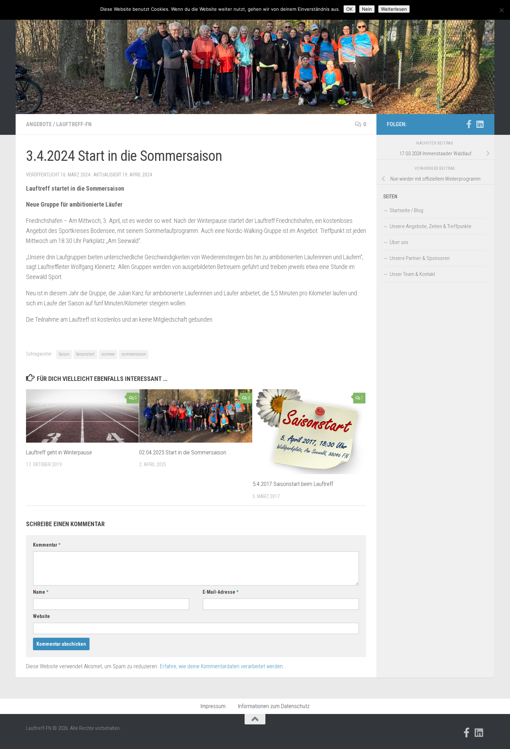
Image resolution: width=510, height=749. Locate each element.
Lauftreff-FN (74, 124)
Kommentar (46, 545)
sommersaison (133, 354)
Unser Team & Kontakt (412, 274)
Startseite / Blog (406, 210)
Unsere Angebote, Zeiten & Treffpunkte (430, 226)
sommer (108, 354)
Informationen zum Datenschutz (273, 706)
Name (40, 592)
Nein (367, 9)
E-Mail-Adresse (220, 592)
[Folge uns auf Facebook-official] (469, 124)
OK (349, 9)
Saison (64, 354)
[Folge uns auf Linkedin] (480, 124)
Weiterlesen (394, 9)
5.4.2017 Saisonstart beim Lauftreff (293, 483)
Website (41, 616)
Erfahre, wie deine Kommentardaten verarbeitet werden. (222, 666)
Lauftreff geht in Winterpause (59, 452)
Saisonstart (85, 354)
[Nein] (501, 10)
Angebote (39, 124)
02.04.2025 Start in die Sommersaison (182, 452)
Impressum (213, 706)
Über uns (399, 242)
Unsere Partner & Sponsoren (420, 258)
